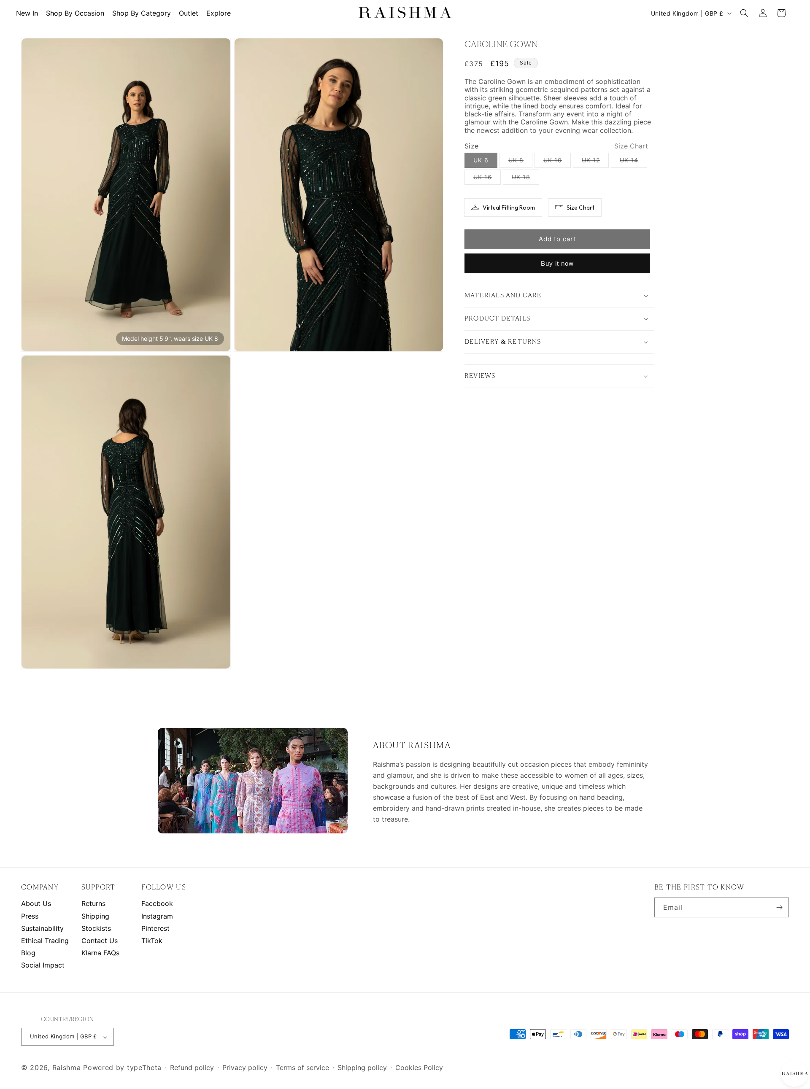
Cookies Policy (419, 1068)
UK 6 (481, 160)
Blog (28, 953)
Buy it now (557, 263)
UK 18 (525, 179)
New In (27, 13)
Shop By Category (141, 13)
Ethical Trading (45, 941)
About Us (36, 904)
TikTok (151, 941)
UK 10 (557, 162)
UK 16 (487, 179)
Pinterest (155, 929)
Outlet (188, 13)
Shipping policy (362, 1068)
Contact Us (99, 941)
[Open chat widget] (794, 1073)
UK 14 (633, 162)
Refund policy (192, 1068)
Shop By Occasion (75, 13)
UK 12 (595, 162)
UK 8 (520, 162)
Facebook (157, 904)
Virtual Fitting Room (509, 207)
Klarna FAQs (100, 953)
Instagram (157, 916)
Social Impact (43, 965)
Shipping (95, 916)
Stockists (96, 929)
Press (29, 916)
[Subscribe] (779, 907)
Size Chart (580, 207)
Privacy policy (244, 1068)
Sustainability (42, 929)
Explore (218, 13)
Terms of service (302, 1068)
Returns (93, 904)
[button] (744, 13)
